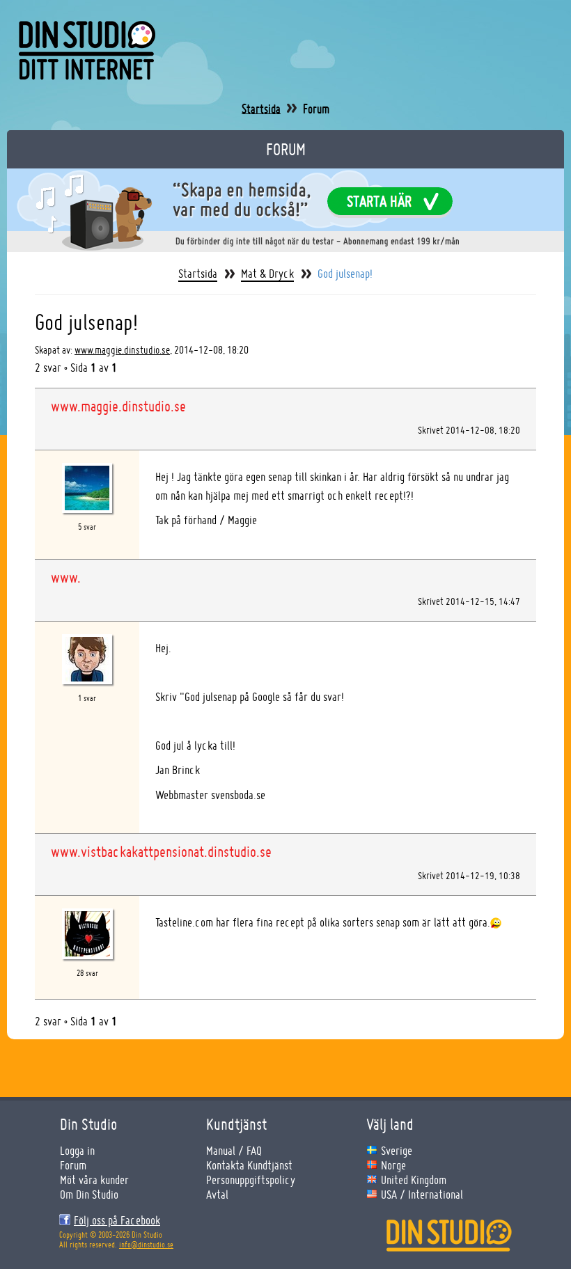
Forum (73, 1165)
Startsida (261, 108)
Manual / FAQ (234, 1150)
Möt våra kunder (94, 1179)
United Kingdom (413, 1179)
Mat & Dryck (267, 274)
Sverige (396, 1150)
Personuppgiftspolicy (250, 1179)
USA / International (422, 1194)
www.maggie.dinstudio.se (122, 349)
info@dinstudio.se (146, 1245)
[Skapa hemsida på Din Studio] (285, 208)
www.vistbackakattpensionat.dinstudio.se (161, 851)
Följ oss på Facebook (117, 1220)
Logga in (77, 1150)
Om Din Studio (89, 1194)
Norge (393, 1165)
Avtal (217, 1194)
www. (66, 577)
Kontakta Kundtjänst (249, 1165)
